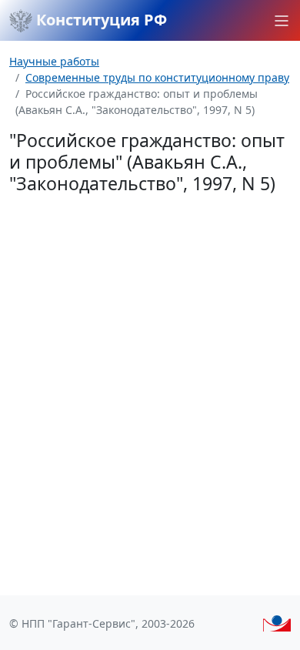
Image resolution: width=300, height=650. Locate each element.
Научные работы (54, 61)
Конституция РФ (99, 19)
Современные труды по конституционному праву (157, 77)
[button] (281, 21)
